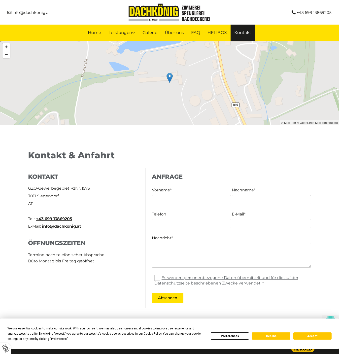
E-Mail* (238, 214)
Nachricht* (162, 238)
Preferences (230, 336)
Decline (271, 336)
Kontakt (242, 32)
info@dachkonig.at (61, 226)
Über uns (174, 32)
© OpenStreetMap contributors (317, 122)
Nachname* (243, 190)
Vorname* (161, 190)
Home (94, 32)
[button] (170, 78)
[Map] (169, 83)
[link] (122, 33)
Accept (312, 336)
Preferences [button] (59, 339)
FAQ (195, 32)
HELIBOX (217, 32)
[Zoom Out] (6, 54)
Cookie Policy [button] (152, 333)
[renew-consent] (5, 348)
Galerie (149, 32)
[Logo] (169, 12)
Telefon (159, 214)
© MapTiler (288, 122)
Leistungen (120, 32)
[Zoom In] (6, 47)
